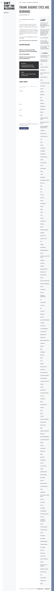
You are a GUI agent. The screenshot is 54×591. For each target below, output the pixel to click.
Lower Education (43, 331)
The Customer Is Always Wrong (44, 496)
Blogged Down (42, 106)
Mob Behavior (42, 352)
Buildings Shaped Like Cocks (44, 119)
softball (41, 468)
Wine (41, 574)
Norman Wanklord (43, 378)
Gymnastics (42, 260)
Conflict (41, 159)
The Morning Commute (44, 513)
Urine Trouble (42, 547)
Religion (41, 442)
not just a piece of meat (44, 381)
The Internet (42, 502)
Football (41, 218)
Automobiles (42, 85)
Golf (41, 241)
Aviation (41, 88)
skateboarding (42, 460)
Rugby (41, 454)
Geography (42, 232)
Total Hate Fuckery (43, 529)
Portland (41, 416)
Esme (41, 191)
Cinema (41, 145)
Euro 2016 (42, 197)
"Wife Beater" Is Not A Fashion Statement (44, 61)
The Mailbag (42, 508)
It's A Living (42, 305)
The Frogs (42, 499)
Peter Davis (42, 29)
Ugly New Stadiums (43, 541)
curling (41, 171)
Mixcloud (42, 346)
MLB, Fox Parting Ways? (24, 54)
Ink (40, 299)
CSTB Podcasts (43, 168)
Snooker (41, 463)
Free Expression (22, 40)
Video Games (42, 553)
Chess (41, 142)
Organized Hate (43, 390)
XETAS (41, 583)
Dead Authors (42, 177)
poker (41, 410)
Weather (41, 561)
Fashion (41, 200)
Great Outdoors (43, 247)
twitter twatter (42, 538)
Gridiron (26, 40)
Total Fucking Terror (43, 526)
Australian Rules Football (44, 82)
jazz (41, 308)
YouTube (22, 38)
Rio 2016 (41, 445)
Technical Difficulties (44, 486)
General (41, 226)
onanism (41, 387)
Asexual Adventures (43, 77)
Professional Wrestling (44, 419)
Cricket (41, 165)
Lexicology (42, 322)
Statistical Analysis (43, 483)
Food (41, 215)
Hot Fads (42, 292)
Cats (41, 139)
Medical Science (43, 334)
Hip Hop (41, 277)
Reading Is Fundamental (44, 430)
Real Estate (42, 433)
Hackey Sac (42, 263)
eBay (41, 188)
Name (20, 104)
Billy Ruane (42, 103)
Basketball (42, 94)
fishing (41, 209)
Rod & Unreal (42, 451)
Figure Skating (42, 203)
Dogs (41, 186)
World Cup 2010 (43, 577)
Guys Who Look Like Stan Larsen (44, 257)
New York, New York (44, 372)
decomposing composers (44, 180)
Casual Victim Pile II (44, 136)
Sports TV (42, 480)
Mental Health (42, 337)
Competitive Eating (43, 156)
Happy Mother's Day (43, 269)
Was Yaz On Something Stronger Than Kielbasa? (44, 47)
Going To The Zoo (43, 238)
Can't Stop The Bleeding (9, 5)
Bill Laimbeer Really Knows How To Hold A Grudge (44, 42)
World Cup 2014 (43, 580)
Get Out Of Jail (43, 235)
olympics (42, 384)
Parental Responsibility (44, 392)
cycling (41, 174)
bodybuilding (42, 109)
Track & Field (42, 535)
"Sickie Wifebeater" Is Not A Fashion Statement (44, 56)
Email (20, 109)
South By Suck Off (43, 471)
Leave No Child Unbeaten (44, 319)
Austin (41, 80)
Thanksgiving (42, 492)
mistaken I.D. (42, 343)
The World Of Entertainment (42, 520)
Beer (41, 97)
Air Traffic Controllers (44, 67)
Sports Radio (42, 477)
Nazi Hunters (42, 369)
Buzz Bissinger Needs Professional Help (44, 127)
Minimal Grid (40, 588)
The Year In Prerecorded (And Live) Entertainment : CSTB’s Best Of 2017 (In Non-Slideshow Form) (45, 32)
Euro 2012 (42, 194)
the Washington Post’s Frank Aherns (28, 19)
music (41, 360)
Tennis (41, 489)
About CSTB (6, 12)
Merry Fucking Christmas (44, 340)
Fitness (41, 212)
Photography (42, 398)
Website (20, 115)
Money (41, 357)
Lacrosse (42, 317)
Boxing (41, 115)
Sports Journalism (43, 474)
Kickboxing (42, 314)
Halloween (42, 266)
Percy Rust (42, 395)
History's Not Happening (44, 283)
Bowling (41, 112)
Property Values (43, 422)
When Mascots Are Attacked (43, 565)
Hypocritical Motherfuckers (43, 296)
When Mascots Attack (44, 569)
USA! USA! (42, 550)
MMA (41, 349)
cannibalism (42, 130)
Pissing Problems (43, 404)
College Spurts (43, 153)
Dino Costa (42, 183)
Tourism (41, 532)
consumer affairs (43, 162)
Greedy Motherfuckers (44, 250)
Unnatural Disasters (43, 544)
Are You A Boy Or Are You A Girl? (44, 73)
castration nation (43, 133)
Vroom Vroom (42, 556)
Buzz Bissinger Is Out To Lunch (44, 123)
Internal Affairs (43, 302)
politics (41, 413)
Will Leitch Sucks (43, 571)
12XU (41, 64)
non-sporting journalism (44, 375)
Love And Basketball (44, 328)
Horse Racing (42, 289)
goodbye (41, 244)
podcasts (42, 407)
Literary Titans (42, 325)
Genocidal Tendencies (44, 229)
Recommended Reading (44, 436)
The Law (41, 505)
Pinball (41, 401)
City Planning (42, 148)
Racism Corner (43, 425)
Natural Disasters (43, 366)
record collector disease (44, 439)
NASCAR (42, 363)
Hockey (41, 286)
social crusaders (32, 40)
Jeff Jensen (42, 311)
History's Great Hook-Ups (44, 280)
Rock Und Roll (42, 448)
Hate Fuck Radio (43, 274)
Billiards (41, 100)
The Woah (42, 516)
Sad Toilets (42, 457)
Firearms (42, 206)
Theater (41, 523)
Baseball (41, 91)
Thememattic (47, 588)
